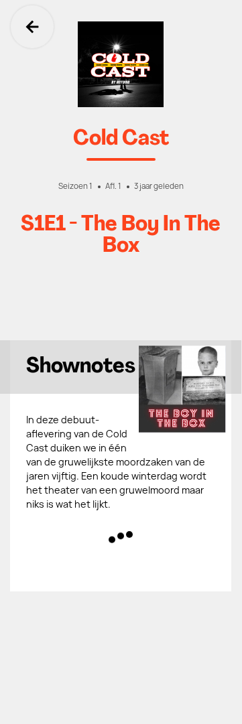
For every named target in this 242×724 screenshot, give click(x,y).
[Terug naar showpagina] (120, 64)
